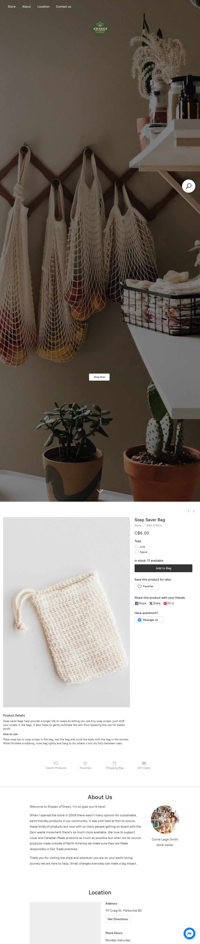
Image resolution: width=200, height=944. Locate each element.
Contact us (63, 6)
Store (12, 6)
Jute (142, 546)
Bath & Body (154, 525)
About (26, 6)
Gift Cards (144, 768)
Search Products (56, 768)
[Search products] (188, 186)
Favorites (85, 768)
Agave (143, 552)
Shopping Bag (114, 768)
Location (43, 6)
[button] (146, 586)
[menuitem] (188, 511)
